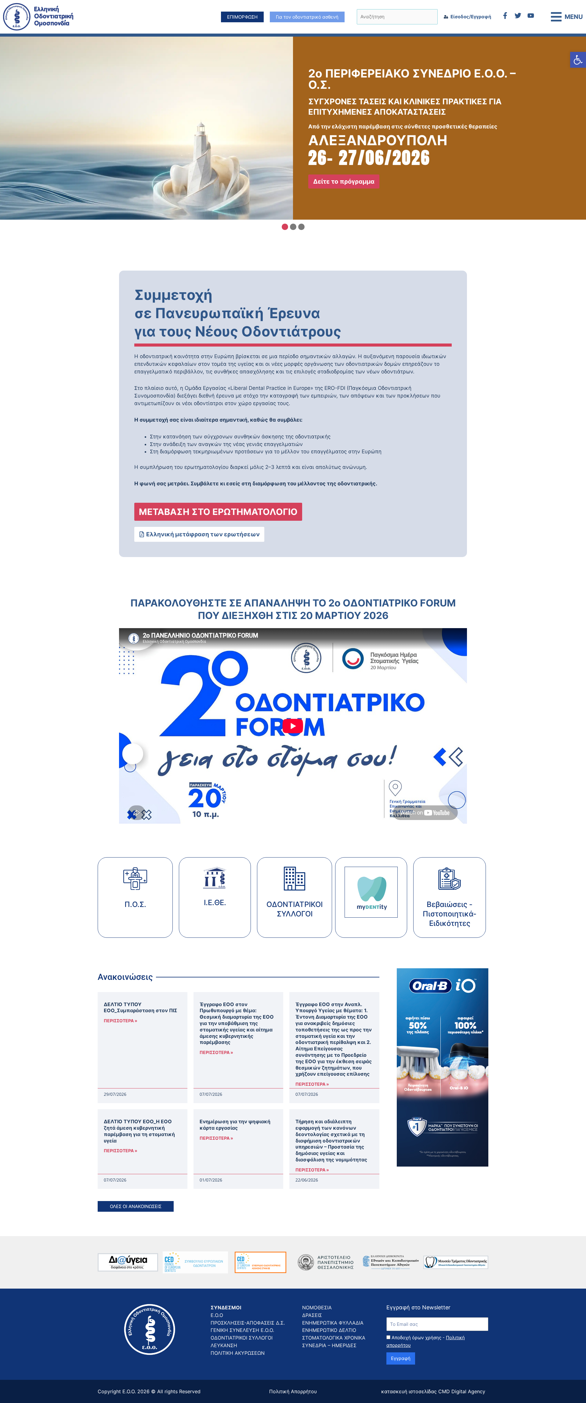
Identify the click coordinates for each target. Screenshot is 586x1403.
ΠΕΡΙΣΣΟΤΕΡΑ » (120, 1020)
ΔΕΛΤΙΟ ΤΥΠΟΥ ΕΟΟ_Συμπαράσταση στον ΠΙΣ (140, 1007)
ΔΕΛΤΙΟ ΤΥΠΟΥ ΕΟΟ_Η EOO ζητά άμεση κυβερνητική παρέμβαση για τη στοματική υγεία (139, 1130)
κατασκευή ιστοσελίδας (409, 1391)
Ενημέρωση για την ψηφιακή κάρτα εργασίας (235, 1124)
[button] (578, 60)
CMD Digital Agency (461, 1391)
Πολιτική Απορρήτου (293, 1391)
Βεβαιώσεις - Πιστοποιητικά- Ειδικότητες (449, 914)
